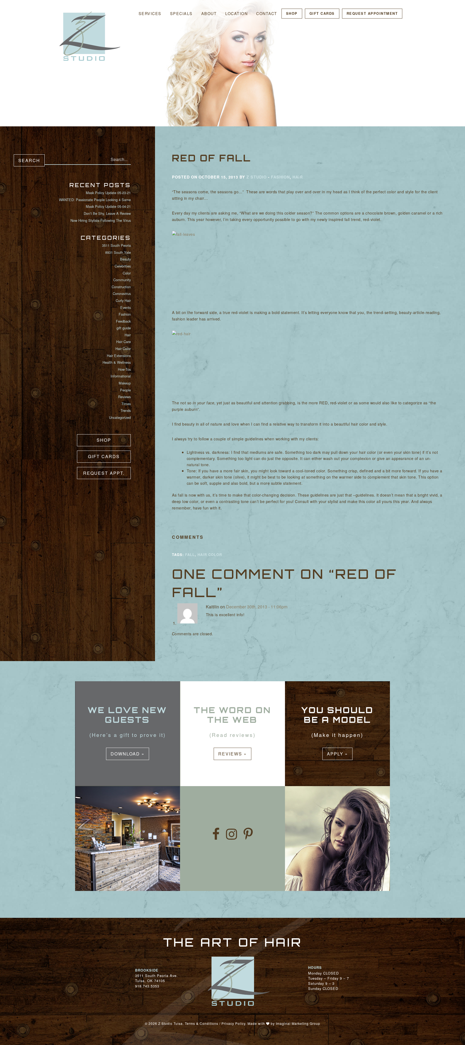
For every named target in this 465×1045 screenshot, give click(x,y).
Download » (128, 754)
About (209, 13)
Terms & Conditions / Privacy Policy (215, 1023)
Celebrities (123, 266)
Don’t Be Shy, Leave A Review (107, 213)
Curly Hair (123, 300)
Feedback (123, 321)
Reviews (124, 396)
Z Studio (256, 177)
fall (190, 554)
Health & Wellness (117, 362)
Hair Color (123, 348)
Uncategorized (120, 417)
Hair (128, 334)
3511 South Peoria (116, 245)
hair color (210, 554)
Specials (181, 13)
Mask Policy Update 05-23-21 (108, 192)
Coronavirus (122, 293)
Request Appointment (372, 13)
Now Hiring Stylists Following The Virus (101, 220)
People (125, 390)
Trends (126, 410)
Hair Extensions (119, 355)
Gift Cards (322, 13)
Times (126, 403)
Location (236, 13)
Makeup (125, 383)
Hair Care (123, 341)
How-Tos (124, 369)
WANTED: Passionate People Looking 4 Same (95, 199)
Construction (121, 286)
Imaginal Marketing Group (298, 1023)
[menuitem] (150, 14)
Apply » (337, 754)
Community (122, 279)
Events (125, 307)
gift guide (124, 327)
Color (127, 273)
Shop (292, 13)
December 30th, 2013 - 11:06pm (256, 607)
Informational (121, 376)
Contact (266, 13)
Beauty (125, 259)
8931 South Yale (118, 252)
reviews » (232, 754)
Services (150, 13)
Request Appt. (104, 473)
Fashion (125, 314)
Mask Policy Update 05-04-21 (108, 206)
